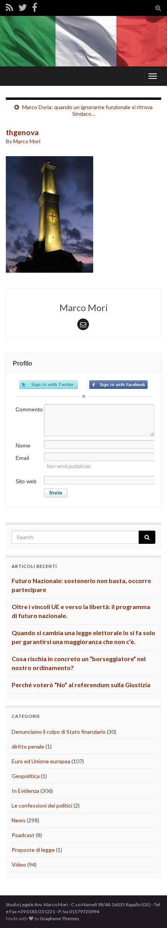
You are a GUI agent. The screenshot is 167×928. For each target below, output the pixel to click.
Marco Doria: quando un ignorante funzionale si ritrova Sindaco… (87, 110)
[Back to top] (149, 910)
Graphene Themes (59, 918)
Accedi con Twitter (48, 384)
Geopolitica (26, 776)
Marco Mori (26, 141)
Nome (23, 445)
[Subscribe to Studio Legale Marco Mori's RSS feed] (9, 7)
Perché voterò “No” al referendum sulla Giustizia (81, 684)
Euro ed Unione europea (41, 761)
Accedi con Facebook (118, 384)
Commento (29, 409)
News (19, 820)
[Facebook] (34, 7)
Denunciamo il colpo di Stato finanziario (59, 731)
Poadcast (23, 835)
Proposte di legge (33, 849)
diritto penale (28, 746)
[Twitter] (22, 7)
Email (22, 458)
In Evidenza (25, 790)
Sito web (26, 481)
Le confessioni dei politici (42, 805)
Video (19, 864)
